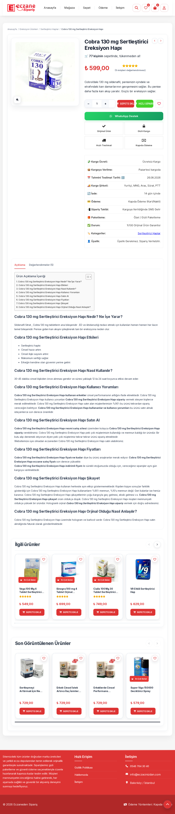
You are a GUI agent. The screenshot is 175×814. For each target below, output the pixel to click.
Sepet (86, 7)
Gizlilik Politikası (84, 767)
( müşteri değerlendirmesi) (130, 70)
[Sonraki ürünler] (157, 544)
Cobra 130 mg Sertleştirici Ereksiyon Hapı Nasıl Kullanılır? (47, 288)
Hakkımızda (81, 774)
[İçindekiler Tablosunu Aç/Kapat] (87, 277)
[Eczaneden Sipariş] (21, 8)
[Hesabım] (164, 8)
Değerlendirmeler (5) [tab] (41, 264)
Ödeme (103, 7)
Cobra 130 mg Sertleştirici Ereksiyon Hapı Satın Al (44, 296)
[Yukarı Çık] (167, 804)
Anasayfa (50, 7)
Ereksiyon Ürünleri (29, 29)
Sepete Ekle (127, 103)
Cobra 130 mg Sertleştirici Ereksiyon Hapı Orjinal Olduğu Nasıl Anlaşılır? (55, 307)
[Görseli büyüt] (17, 99)
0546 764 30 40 (139, 766)
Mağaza (69, 7)
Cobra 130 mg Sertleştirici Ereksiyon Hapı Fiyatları (44, 299)
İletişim (120, 7)
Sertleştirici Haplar (50, 29)
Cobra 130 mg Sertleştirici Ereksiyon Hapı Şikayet (43, 303)
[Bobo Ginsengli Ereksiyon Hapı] (160, 40)
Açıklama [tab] (20, 264)
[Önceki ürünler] (149, 544)
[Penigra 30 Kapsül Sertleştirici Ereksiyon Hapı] (154, 40)
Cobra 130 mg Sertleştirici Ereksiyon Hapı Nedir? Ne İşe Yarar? (50, 281)
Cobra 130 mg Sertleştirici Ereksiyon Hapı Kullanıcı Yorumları (49, 292)
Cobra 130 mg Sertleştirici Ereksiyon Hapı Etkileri (43, 285)
